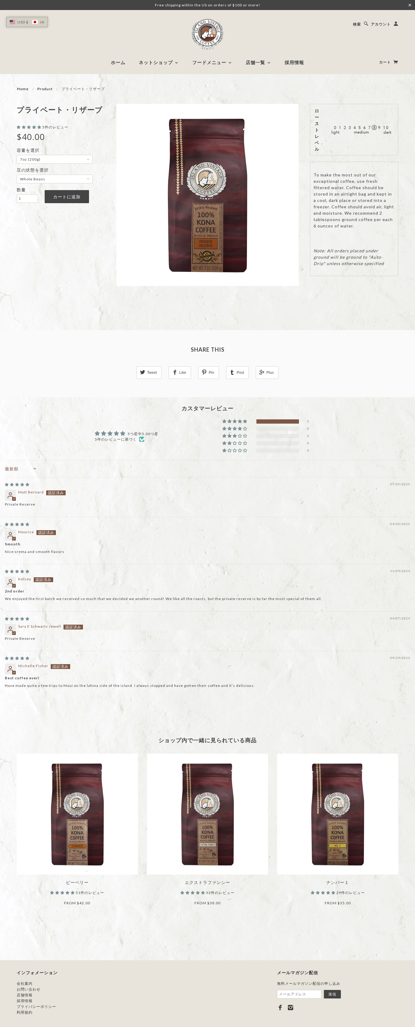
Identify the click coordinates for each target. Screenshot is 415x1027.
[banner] (207, 34)
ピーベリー (77, 882)
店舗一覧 (256, 62)
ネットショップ (156, 62)
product (45, 89)
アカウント (381, 24)
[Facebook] (280, 1008)
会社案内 (25, 983)
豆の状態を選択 (33, 169)
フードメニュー (210, 62)
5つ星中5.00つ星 (143, 434)
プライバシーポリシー (36, 1006)
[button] (29, 127)
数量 (21, 189)
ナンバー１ (337, 882)
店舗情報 (25, 995)
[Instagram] (290, 1008)
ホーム (118, 62)
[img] (17, 484)
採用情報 (294, 62)
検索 (357, 24)
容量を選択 (28, 150)
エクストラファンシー (207, 882)
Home (23, 89)
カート (385, 62)
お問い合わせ (28, 989)
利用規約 (25, 1012)
